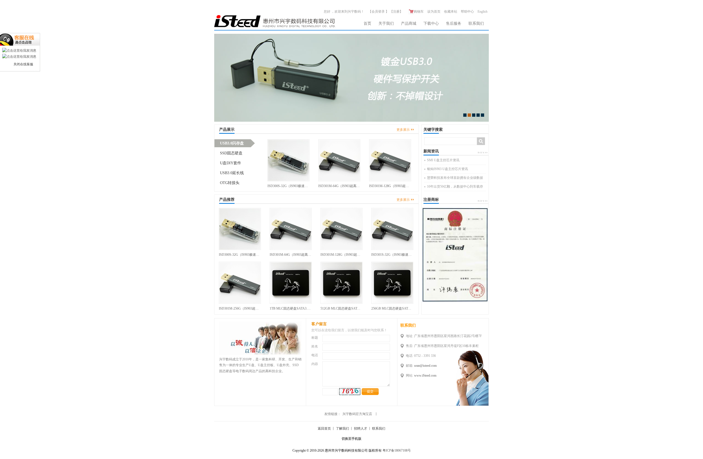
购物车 (419, 11)
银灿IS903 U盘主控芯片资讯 (447, 169)
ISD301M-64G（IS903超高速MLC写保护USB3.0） (339, 186)
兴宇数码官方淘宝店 (357, 414)
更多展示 (403, 130)
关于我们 (386, 23)
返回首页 (324, 428)
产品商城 (408, 23)
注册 (396, 11)
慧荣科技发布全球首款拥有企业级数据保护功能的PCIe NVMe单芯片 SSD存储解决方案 (455, 179)
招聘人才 (360, 428)
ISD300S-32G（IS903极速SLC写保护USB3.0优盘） (288, 186)
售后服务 (453, 23)
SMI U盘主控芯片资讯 (443, 160)
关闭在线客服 (23, 64)
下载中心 (431, 23)
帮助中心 (467, 11)
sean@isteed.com (425, 366)
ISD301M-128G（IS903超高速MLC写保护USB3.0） (390, 186)
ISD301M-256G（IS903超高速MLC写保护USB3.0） (240, 308)
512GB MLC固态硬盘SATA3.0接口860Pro (341, 308)
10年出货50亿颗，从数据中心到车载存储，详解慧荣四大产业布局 (455, 188)
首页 (367, 23)
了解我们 (342, 428)
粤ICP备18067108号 (397, 450)
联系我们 (476, 23)
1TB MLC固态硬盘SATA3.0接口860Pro (291, 308)
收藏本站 (450, 11)
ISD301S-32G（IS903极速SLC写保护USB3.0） (392, 255)
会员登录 (378, 11)
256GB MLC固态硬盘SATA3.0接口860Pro (392, 308)
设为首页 (433, 11)
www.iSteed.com (425, 375)
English (482, 11)
